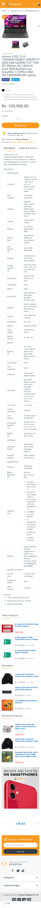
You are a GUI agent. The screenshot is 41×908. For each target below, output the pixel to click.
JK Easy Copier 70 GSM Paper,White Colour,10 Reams (26, 638)
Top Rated (34, 99)
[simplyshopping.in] (14, 4)
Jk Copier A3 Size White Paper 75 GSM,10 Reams (26, 625)
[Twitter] (18, 871)
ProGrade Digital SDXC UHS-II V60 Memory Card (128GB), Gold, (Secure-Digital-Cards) (26, 754)
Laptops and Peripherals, (20, 99)
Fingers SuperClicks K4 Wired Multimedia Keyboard (26, 688)
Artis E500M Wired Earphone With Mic (26, 702)
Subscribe (20, 851)
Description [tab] (9, 148)
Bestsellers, (17, 94)
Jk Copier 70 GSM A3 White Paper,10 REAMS (25, 651)
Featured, (17, 97)
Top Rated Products (12, 715)
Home (4, 11)
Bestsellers (7, 665)
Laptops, (34, 97)
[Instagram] (23, 871)
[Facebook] (12, 871)
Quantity (5, 116)
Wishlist (7, 90)
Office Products (10, 615)
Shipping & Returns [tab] (28, 148)
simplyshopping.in (7, 53)
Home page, (25, 97)
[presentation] (3, 823)
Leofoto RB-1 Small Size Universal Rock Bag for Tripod (26, 675)
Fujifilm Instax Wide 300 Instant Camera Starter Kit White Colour (25, 727)
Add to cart (22, 125)
